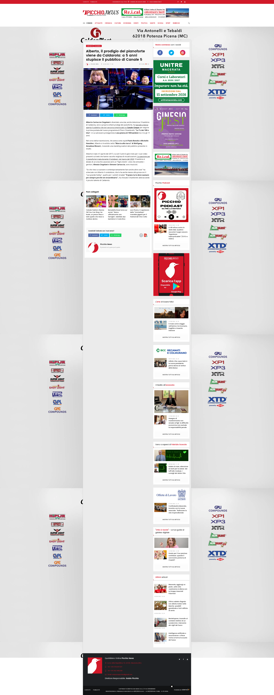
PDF (148, 64)
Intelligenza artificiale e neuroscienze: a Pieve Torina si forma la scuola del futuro (178, 636)
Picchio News (106, 244)
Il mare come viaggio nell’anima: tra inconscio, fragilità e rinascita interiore (178, 327)
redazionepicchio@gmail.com (122, 674)
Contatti (86, 2)
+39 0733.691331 (116, 667)
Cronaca (108, 23)
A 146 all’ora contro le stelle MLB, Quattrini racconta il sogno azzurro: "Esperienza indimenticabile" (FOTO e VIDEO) (178, 233)
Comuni (88, 23)
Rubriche (176, 23)
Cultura (118, 23)
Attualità (98, 23)
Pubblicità (93, 2)
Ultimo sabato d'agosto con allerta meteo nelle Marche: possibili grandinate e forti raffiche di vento (178, 606)
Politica (144, 23)
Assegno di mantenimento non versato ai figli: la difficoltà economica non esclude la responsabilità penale (178, 423)
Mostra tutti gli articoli (171, 246)
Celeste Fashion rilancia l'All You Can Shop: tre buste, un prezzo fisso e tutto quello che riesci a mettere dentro (95, 214)
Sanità (152, 23)
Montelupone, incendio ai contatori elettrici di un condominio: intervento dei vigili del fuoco (178, 622)
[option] (96, 208)
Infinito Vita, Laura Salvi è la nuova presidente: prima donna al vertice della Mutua (178, 364)
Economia (127, 23)
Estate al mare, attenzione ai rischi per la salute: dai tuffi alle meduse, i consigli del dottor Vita (178, 470)
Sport (168, 23)
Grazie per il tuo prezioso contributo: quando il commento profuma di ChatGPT (178, 556)
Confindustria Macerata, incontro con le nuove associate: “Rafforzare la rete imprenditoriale (178, 509)
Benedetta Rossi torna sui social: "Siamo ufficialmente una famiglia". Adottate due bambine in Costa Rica (117, 214)
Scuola (160, 23)
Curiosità (90, 46)
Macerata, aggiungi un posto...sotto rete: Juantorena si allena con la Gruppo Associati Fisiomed (178, 589)
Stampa (143, 64)
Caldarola (98, 46)
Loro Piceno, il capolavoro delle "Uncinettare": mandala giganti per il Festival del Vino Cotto (139, 213)
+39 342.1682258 (116, 671)
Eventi (136, 23)
